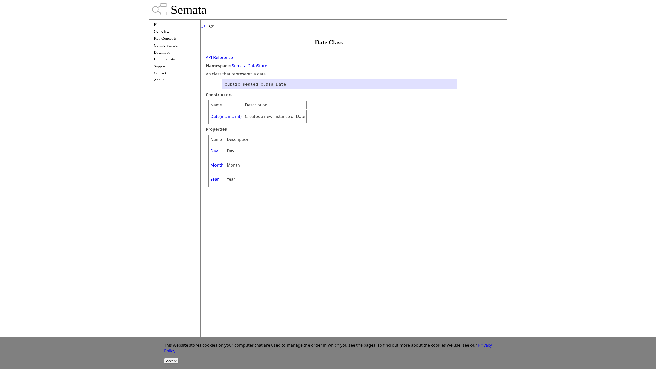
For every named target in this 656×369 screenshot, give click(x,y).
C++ (204, 26)
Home (158, 25)
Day (214, 151)
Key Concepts (165, 38)
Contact (160, 73)
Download (162, 52)
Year (214, 179)
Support (160, 66)
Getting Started (166, 45)
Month (216, 165)
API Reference (219, 57)
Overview (161, 31)
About (159, 80)
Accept (171, 361)
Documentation (166, 59)
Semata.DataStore (249, 65)
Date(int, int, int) (226, 116)
